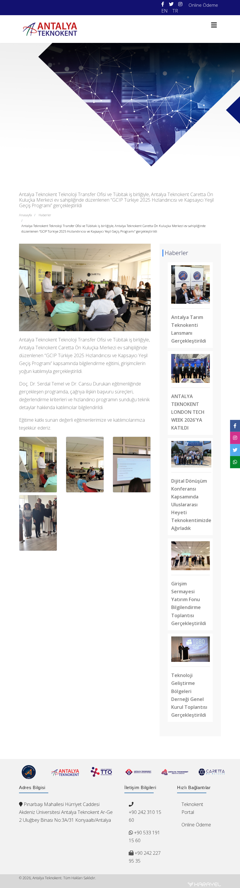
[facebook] (162, 4)
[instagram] (180, 4)
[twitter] (171, 4)
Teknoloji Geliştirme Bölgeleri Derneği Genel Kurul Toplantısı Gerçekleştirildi (189, 695)
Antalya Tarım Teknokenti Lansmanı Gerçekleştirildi (188, 329)
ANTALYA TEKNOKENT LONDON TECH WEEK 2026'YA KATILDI (188, 412)
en (164, 11)
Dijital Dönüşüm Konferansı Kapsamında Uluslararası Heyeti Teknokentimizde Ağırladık (191, 504)
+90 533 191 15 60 (144, 836)
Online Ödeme (203, 5)
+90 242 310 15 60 (145, 816)
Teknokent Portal (192, 808)
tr (175, 11)
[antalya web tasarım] (204, 884)
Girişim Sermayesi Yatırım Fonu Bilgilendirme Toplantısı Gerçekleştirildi (188, 603)
